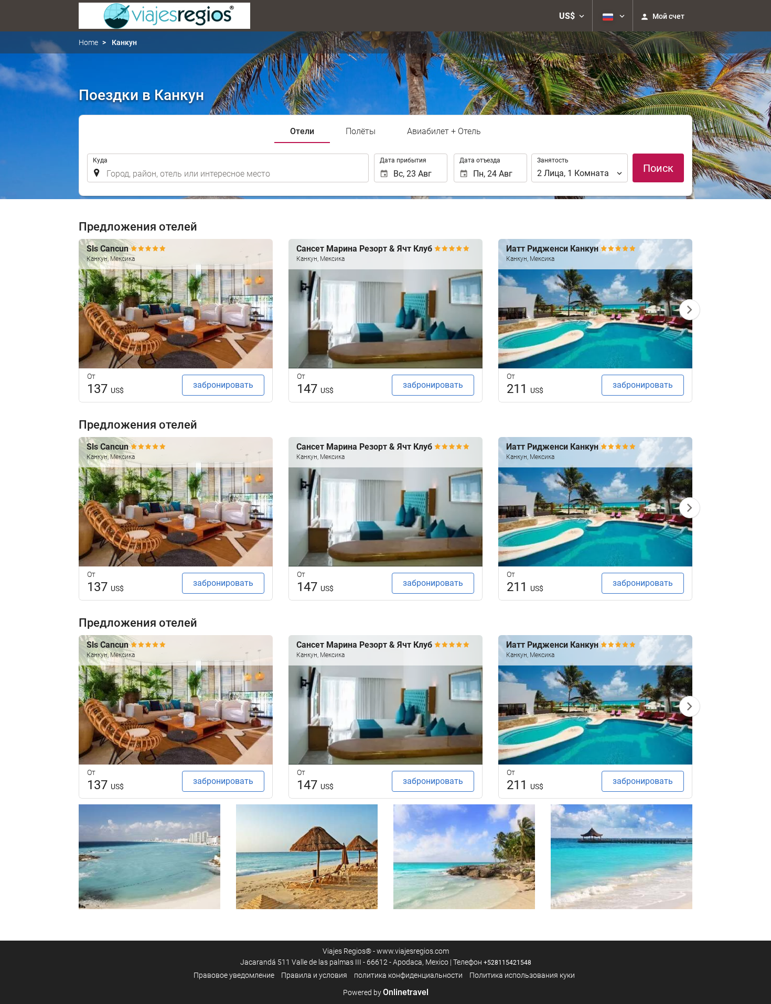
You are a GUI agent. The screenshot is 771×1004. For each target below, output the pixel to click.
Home (88, 42)
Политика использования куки (522, 975)
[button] (571, 15)
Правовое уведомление (234, 975)
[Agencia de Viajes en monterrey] (164, 15)
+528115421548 (507, 962)
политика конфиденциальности (408, 975)
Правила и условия (314, 975)
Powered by (386, 992)
